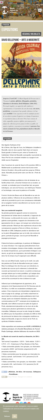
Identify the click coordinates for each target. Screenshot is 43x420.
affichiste (11, 372)
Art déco (19, 372)
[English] (1, 2)
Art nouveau (27, 372)
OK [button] (15, 416)
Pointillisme (13, 374)
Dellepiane (37, 372)
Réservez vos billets (31, 33)
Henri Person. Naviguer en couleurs (20, 377)
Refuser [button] (7, 416)
